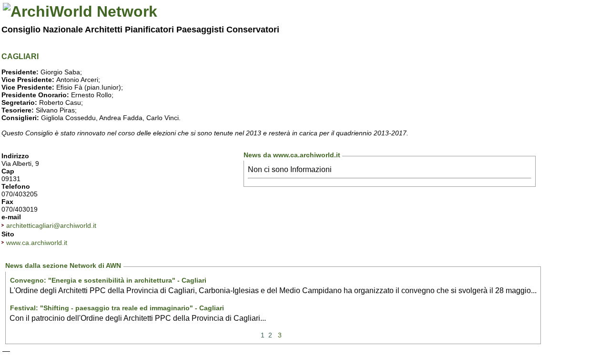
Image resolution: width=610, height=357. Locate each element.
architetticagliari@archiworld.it (51, 225)
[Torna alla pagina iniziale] (80, 11)
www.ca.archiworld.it (36, 242)
